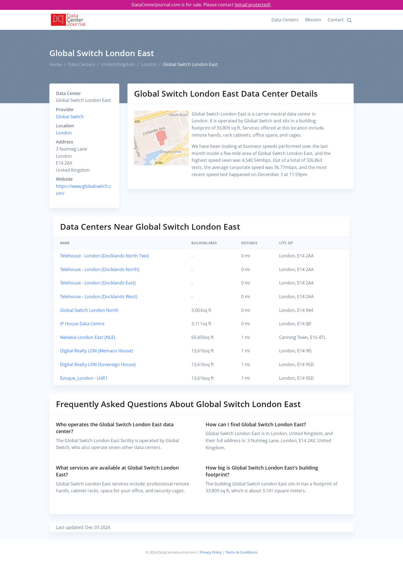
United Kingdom (118, 64)
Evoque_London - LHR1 (83, 378)
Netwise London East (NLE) (87, 337)
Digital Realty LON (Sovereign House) (98, 364)
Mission (313, 20)
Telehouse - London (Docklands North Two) (104, 256)
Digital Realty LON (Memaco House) (96, 351)
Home (55, 64)
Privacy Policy (211, 552)
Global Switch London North (89, 310)
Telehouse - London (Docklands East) (98, 283)
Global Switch (70, 117)
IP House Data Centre (82, 324)
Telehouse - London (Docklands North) (99, 269)
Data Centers (285, 20)
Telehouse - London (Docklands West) (98, 296)
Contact (336, 20)
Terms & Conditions (241, 552)
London (149, 64)
